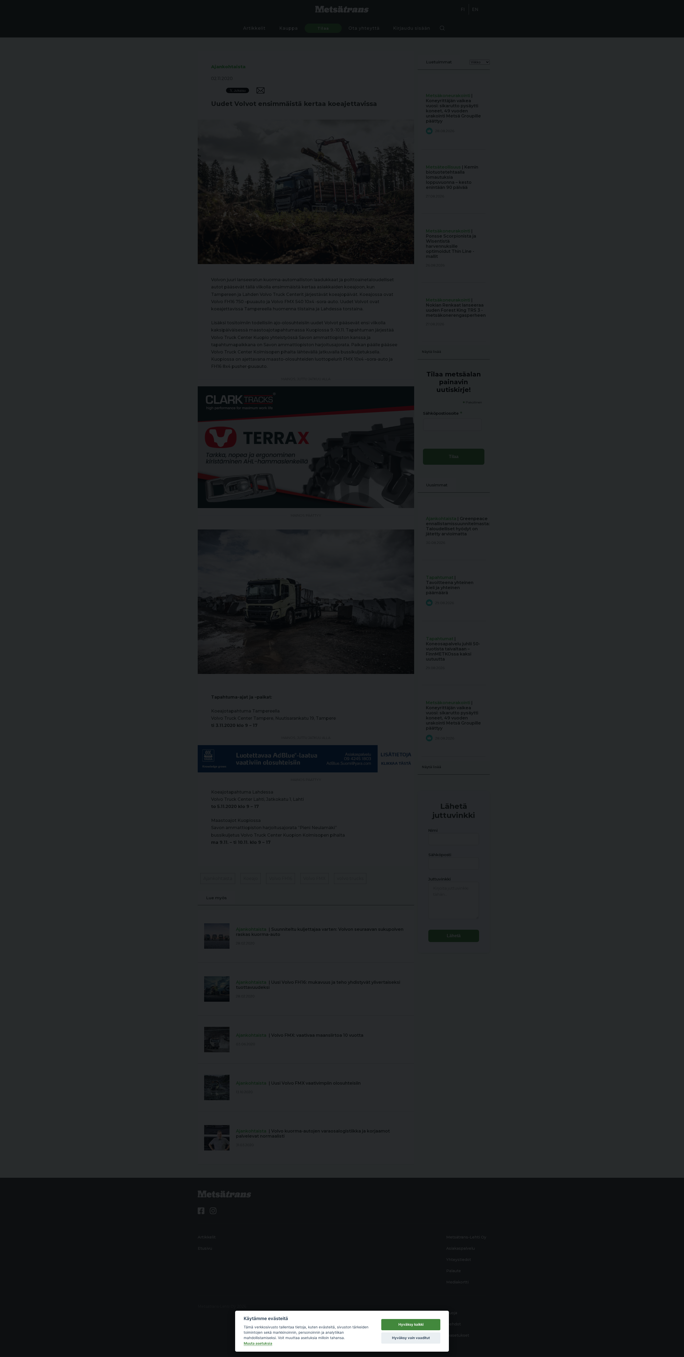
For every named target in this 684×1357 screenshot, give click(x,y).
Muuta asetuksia (258, 1343)
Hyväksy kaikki (410, 1324)
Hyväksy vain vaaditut (411, 1338)
